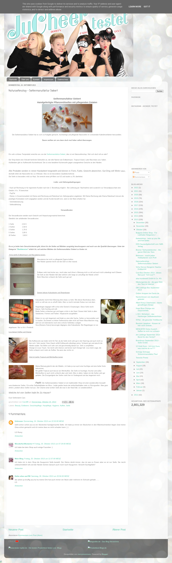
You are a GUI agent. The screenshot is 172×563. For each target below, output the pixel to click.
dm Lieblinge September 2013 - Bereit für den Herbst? (148, 336)
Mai (138, 376)
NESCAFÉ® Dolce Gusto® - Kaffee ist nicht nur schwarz (148, 330)
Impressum (48, 79)
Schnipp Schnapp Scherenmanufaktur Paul (147, 353)
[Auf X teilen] (68, 402)
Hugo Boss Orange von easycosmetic (145, 309)
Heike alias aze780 (22, 476)
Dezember (140, 222)
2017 (136, 205)
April (138, 380)
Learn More (135, 6)
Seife (68, 406)
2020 (136, 195)
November (140, 226)
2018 (136, 202)
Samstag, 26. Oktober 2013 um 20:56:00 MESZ (50, 476)
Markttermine (22, 249)
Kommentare (139, 177)
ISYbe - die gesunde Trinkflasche (149, 320)
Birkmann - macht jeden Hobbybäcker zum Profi (146, 257)
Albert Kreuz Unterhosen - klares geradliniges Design (149, 304)
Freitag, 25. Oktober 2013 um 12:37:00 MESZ (42, 459)
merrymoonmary (84, 554)
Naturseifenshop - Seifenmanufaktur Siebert (147, 262)
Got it (147, 6)
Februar (139, 387)
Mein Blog (19, 459)
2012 (136, 395)
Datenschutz (63, 79)
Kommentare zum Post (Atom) (30, 535)
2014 (136, 216)
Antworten (19, 436)
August (139, 366)
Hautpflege (47, 406)
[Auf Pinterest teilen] (73, 402)
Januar (139, 390)
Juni (138, 373)
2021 (136, 191)
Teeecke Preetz (142, 358)
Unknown (19, 421)
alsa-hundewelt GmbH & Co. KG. (149, 278)
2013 (136, 219)
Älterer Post (119, 529)
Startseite (13, 79)
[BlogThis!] (65, 402)
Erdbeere (25, 406)
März (138, 383)
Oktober (139, 230)
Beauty (17, 406)
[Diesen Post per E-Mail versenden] (63, 402)
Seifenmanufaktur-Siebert (56, 154)
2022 (136, 188)
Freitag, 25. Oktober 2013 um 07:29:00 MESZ (52, 444)
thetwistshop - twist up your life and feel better (148, 239)
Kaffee (62, 406)
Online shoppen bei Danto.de (147, 293)
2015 (136, 212)
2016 (136, 209)
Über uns (25, 79)
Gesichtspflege (36, 406)
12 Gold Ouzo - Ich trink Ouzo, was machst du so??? (148, 347)
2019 (136, 198)
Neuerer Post (16, 529)
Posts (136, 172)
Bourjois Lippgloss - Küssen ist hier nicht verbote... (148, 324)
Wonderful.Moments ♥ (24, 444)
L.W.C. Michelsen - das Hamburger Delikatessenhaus (148, 315)
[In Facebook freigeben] (70, 402)
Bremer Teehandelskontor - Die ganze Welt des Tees (148, 251)
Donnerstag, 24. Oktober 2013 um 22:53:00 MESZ (44, 421)
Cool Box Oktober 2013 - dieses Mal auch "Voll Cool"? (148, 274)
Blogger (105, 554)
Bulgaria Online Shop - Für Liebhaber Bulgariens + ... (147, 234)
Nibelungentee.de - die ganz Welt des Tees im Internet (149, 283)
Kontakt (36, 79)
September (141, 362)
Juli (137, 369)
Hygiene (55, 406)
